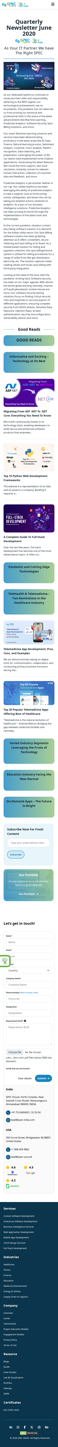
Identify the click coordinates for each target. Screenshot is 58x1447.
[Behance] (46, 1427)
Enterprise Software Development (20, 1221)
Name (9, 936)
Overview (8, 1313)
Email (9, 950)
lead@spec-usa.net (21, 1156)
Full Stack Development (15, 1248)
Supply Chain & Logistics (16, 1296)
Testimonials (10, 1323)
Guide (7, 1366)
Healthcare (9, 1264)
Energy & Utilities (12, 1291)
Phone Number (22, 992)
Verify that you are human (18, 1068)
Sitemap (8, 1388)
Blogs (6, 1361)
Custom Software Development (19, 1216)
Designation (11, 1007)
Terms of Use (10, 1345)
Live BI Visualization (13, 1377)
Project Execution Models (16, 1329)
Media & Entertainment (15, 1286)
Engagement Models (14, 1334)
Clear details (25, 1078)
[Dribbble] (39, 1427)
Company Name (13, 978)
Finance (7, 1275)
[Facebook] (25, 1427)
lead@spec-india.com (23, 1119)
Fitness (7, 1269)
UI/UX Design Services (15, 1242)
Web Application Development (19, 1232)
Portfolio (8, 1383)
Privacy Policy (10, 1339)
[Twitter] (31, 1427)
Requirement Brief (14, 1021)
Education (9, 1280)
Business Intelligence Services (19, 1226)
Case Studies (10, 1372)
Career (7, 1318)
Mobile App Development (16, 1237)
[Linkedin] (11, 1427)
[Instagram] (18, 1427)
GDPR (6, 1393)
